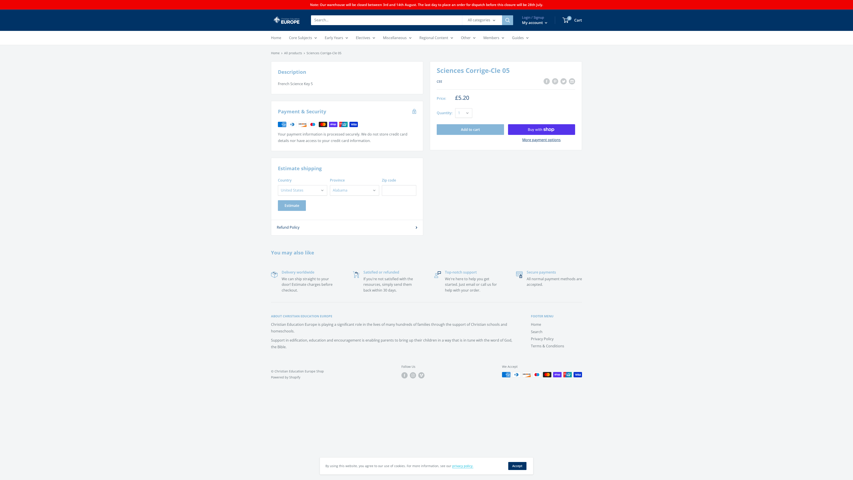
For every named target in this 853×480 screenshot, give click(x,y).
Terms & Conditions (547, 346)
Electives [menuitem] (363, 37)
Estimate (292, 205)
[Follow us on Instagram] (413, 375)
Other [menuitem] (466, 37)
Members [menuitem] (491, 37)
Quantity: (444, 112)
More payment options (541, 139)
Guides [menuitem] (518, 37)
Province (337, 180)
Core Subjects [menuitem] (300, 37)
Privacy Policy (542, 338)
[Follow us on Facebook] (404, 375)
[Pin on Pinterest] (555, 81)
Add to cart (470, 129)
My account (533, 22)
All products (293, 53)
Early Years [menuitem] (334, 37)
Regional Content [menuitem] (433, 37)
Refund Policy (288, 227)
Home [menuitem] (276, 37)
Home (275, 53)
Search (536, 331)
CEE (439, 81)
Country (285, 180)
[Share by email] (572, 81)
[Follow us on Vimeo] (421, 375)
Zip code (389, 180)
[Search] (507, 20)
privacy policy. (462, 466)
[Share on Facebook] (547, 81)
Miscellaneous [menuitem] (395, 37)
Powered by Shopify (285, 377)
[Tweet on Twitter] (563, 81)
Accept (517, 466)
